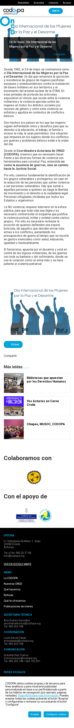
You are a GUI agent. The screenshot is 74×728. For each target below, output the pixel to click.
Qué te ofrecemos (15, 600)
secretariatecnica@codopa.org (22, 623)
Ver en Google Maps (17, 564)
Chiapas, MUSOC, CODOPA (46, 424)
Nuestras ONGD (13, 583)
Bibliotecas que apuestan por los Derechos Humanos (46, 379)
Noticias (8, 595)
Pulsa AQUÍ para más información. (38, 695)
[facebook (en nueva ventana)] (23, 357)
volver (14, 344)
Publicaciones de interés (18, 606)
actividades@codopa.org (18, 640)
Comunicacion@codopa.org (20, 658)
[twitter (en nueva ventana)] (29, 357)
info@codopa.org (14, 555)
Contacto (53, 3)
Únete (55, 11)
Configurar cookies (56, 714)
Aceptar (34, 714)
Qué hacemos (12, 589)
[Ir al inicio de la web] (13, 13)
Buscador (38, 3)
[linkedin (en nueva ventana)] (34, 357)
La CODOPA (11, 578)
